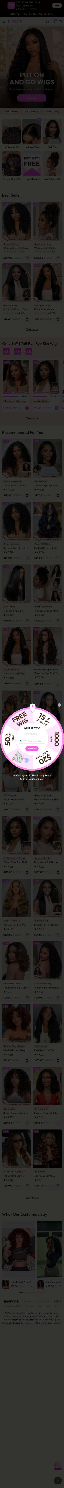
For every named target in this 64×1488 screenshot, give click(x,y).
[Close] (59, 705)
